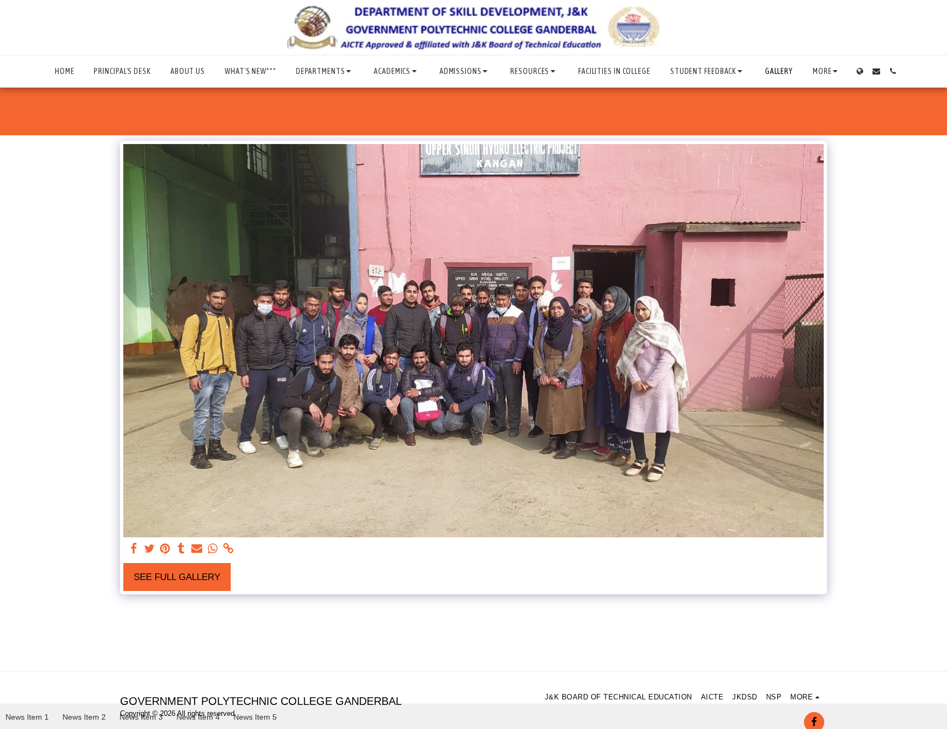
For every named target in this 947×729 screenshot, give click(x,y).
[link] (229, 549)
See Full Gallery (177, 577)
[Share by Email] (197, 549)
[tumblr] (181, 549)
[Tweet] (149, 549)
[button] (325, 71)
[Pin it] (165, 549)
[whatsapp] (213, 549)
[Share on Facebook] (133, 549)
